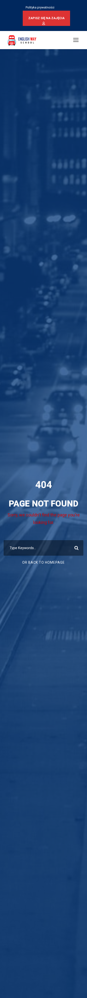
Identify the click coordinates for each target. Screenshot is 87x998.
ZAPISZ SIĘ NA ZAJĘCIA (46, 18)
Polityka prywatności (40, 7)
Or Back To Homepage (43, 562)
